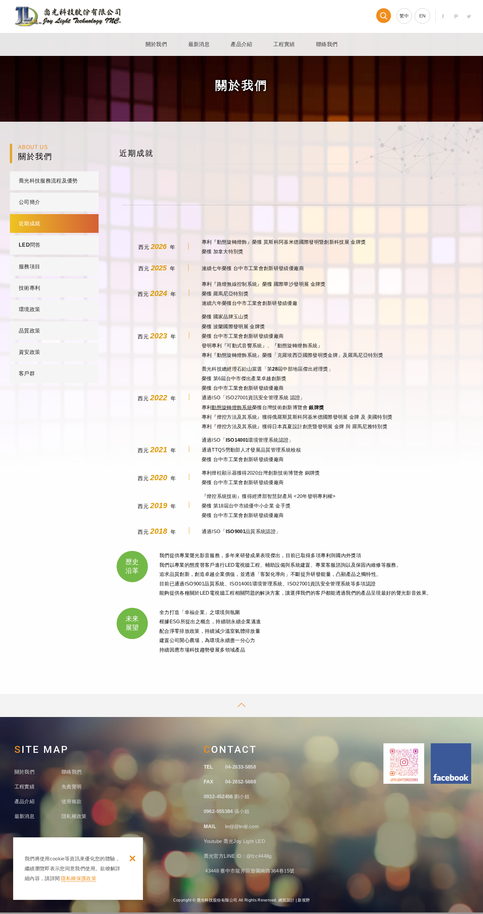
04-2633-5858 (240, 767)
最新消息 (199, 44)
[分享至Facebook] (443, 16)
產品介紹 (241, 44)
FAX (209, 781)
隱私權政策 (74, 816)
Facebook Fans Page (451, 763)
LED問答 (30, 245)
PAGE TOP (241, 705)
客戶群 (27, 373)
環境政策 (29, 309)
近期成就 (29, 223)
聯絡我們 (326, 44)
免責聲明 (71, 786)
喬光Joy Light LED (244, 841)
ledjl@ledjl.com (242, 826)
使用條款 (71, 801)
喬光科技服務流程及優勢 (48, 181)
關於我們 (156, 44)
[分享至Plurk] (456, 16)
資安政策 (29, 352)
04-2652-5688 (240, 781)
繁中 (404, 15)
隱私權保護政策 (78, 878)
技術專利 (29, 288)
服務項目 (29, 266)
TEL (208, 767)
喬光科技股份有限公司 (68, 16)
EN (422, 15)
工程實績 (284, 44)
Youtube (213, 841)
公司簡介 (29, 202)
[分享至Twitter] (469, 16)
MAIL (210, 826)
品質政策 (29, 330)
